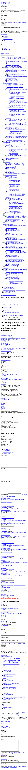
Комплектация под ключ (9, 291)
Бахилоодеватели (7, 684)
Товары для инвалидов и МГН (10, 674)
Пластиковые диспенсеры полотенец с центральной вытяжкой (18, 120)
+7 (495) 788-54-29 (5, 2)
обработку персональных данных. (17, 22)
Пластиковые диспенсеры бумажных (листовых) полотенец (18, 90)
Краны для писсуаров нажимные (17, 193)
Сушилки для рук (7, 670)
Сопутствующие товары (6, 338)
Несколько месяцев (8, 452)
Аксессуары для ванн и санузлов (11, 683)
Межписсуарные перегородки (16, 203)
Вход (4, 48)
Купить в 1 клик (5, 378)
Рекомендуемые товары (9, 288)
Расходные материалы (8, 685)
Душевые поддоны (13, 202)
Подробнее (3, 504)
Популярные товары (8, 287)
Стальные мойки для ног (15, 207)
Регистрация (6, 49)
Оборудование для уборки (9, 688)
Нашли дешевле (4, 625)
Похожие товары (5, 339)
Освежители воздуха (8, 681)
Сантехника (6, 679)
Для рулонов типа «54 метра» (16, 101)
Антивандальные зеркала (15, 199)
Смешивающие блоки (14, 190)
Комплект (3, 345)
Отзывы (3, 342)
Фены (4, 675)
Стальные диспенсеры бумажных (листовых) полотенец (17, 93)
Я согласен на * (14, 752)
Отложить (3, 351)
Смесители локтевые (14, 189)
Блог (4, 40)
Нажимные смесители (14, 178)
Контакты (5, 37)
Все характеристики (5, 360)
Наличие (3, 340)
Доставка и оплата (7, 39)
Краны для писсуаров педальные (17, 194)
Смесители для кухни (14, 186)
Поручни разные (13, 151)
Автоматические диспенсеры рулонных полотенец (16, 109)
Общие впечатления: (6, 481)
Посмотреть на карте (6, 721)
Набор (2, 343)
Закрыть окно (4, 34)
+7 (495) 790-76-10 (5, 3)
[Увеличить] (14, 349)
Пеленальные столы (8, 676)
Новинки (5, 286)
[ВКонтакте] (1, 382)
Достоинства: (4, 455)
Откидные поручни (14, 146)
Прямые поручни (13, 154)
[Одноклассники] (3, 382)
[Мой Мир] (5, 382)
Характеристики (5, 336)
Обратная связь (4, 726)
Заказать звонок (13, 5)
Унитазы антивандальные (15, 208)
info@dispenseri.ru (5, 5)
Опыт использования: (6, 447)
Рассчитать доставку (17, 379)
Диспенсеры (6, 672)
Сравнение (11, 506)
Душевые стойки (13, 177)
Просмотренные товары (6, 656)
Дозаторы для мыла (8, 671)
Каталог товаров (5, 53)
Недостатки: (4, 468)
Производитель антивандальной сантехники (14, 290)
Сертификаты (6, 292)
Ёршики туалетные (8, 680)
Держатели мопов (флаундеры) (16, 279)
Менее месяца (6, 450)
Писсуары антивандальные (16, 204)
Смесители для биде (14, 182)
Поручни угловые (13, 153)
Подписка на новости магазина (8, 295)
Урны (4, 678)
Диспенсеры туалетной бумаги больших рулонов (16, 99)
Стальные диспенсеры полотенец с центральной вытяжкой (17, 122)
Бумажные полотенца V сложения (17, 251)
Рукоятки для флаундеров (15, 283)
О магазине (6, 36)
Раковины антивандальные (15, 206)
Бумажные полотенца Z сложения (17, 252)
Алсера (2, 604)
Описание (3, 335)
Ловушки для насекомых (9, 687)
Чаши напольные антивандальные (17, 210)
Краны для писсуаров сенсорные (17, 195)
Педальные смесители (14, 180)
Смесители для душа (14, 185)
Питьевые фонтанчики (14, 211)
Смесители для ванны (14, 184)
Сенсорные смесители (14, 181)
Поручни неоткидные (14, 147)
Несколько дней (7, 453)
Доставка (3, 344)
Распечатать (3, 384)
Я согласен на (14, 22)
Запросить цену (13, 767)
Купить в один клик (17, 753)
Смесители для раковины (15, 188)
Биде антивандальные (14, 200)
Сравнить (8, 351)
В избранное (4, 507)
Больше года (6, 449)
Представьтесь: (4, 494)
